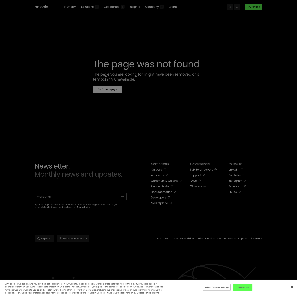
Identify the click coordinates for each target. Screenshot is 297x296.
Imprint (155, 292)
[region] (148, 287)
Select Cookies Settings (217, 287)
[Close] (292, 287)
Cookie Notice (144, 292)
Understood (243, 287)
